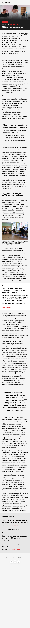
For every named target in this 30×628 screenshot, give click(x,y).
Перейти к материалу (6, 307)
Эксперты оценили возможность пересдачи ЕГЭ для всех (14, 537)
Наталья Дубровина (15, 532)
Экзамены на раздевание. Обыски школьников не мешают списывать (15, 521)
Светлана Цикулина (15, 24)
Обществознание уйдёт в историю (11, 546)
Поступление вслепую (10, 529)
